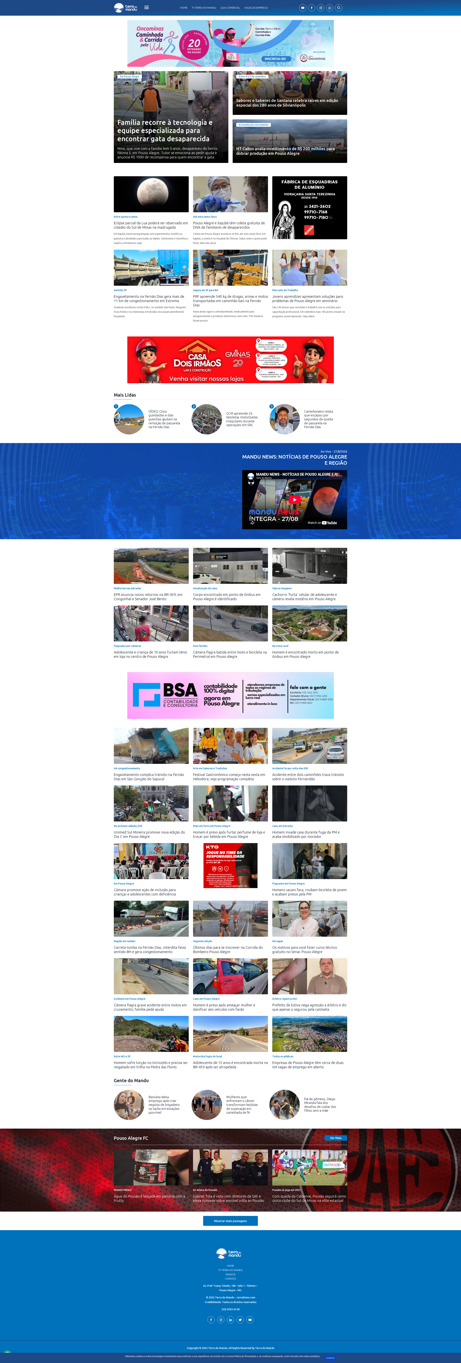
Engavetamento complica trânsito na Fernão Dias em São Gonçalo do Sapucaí (149, 777)
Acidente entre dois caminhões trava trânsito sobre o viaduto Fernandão (308, 777)
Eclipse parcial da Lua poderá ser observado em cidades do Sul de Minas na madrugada (151, 225)
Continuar (330, 1358)
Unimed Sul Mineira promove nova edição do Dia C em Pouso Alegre (149, 834)
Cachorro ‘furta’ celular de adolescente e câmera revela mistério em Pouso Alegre (304, 596)
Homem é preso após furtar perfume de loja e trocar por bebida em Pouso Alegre (229, 834)
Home (183, 7)
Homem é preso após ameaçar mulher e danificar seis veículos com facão (224, 1007)
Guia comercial (230, 7)
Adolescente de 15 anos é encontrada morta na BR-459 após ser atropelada (230, 1065)
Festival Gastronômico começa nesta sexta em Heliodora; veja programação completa (229, 777)
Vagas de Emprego (256, 7)
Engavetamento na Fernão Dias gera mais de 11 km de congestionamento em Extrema (149, 298)
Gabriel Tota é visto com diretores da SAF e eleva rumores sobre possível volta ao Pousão (228, 1198)
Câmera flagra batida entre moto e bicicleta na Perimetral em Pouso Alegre (230, 654)
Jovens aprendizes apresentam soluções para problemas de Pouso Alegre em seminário (307, 298)
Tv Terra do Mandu (204, 7)
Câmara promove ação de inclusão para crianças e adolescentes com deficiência (145, 892)
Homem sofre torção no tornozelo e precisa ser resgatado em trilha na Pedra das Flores (151, 1065)
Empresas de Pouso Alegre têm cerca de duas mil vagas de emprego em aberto (308, 1065)
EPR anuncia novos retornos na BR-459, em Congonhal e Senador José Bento (148, 596)
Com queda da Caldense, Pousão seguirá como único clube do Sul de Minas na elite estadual (309, 1198)
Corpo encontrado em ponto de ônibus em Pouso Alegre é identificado (227, 596)
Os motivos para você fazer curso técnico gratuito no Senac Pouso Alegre (304, 949)
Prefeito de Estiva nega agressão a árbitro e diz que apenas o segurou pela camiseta (309, 1007)
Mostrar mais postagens (230, 1221)
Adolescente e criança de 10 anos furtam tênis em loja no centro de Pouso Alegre (150, 654)
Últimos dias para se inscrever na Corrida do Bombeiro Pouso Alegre (228, 949)
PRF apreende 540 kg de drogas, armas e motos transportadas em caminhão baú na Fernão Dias (230, 300)
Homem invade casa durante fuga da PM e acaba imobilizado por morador (306, 834)
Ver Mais (336, 1138)
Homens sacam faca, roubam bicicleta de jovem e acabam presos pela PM (309, 892)
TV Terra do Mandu (230, 1270)
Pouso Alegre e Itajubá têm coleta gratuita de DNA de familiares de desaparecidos (229, 225)
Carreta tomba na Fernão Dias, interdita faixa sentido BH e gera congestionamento (150, 949)
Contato (230, 1278)
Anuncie (230, 1274)
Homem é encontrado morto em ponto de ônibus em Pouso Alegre (305, 654)
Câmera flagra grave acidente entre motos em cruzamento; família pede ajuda (150, 1007)
